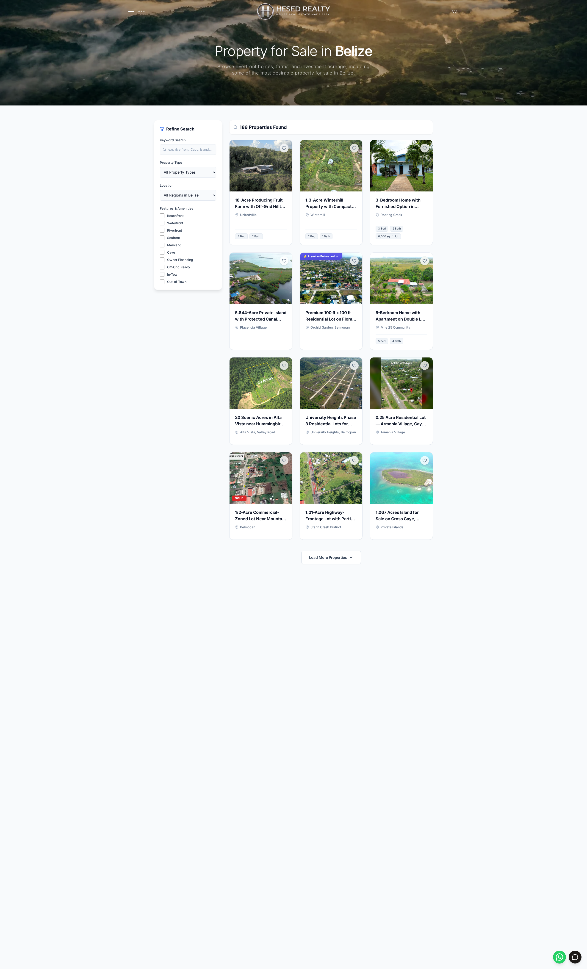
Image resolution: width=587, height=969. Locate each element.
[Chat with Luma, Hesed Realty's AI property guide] (575, 957)
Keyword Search (173, 140)
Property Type (171, 162)
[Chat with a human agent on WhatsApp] (559, 957)
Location (167, 185)
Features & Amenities (176, 208)
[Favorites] (454, 11)
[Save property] (284, 148)
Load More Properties (328, 557)
